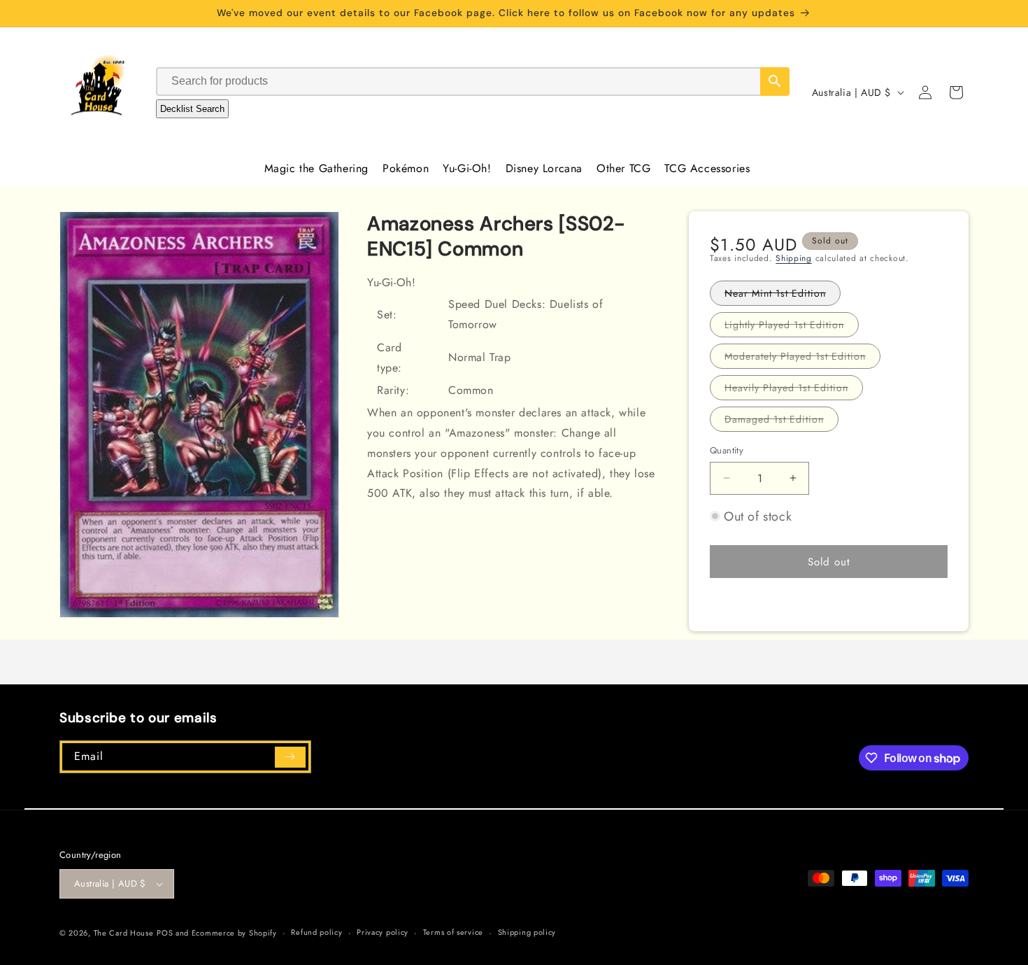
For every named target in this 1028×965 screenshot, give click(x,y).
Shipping (794, 258)
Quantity (726, 450)
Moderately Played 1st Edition (802, 358)
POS (165, 932)
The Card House (124, 932)
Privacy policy (382, 932)
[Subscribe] (290, 757)
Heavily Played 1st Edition (793, 390)
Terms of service (453, 932)
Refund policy (316, 932)
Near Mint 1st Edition (782, 296)
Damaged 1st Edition (781, 421)
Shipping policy (527, 932)
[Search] (775, 81)
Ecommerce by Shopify (234, 932)
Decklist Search (192, 109)
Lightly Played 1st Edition (791, 327)
